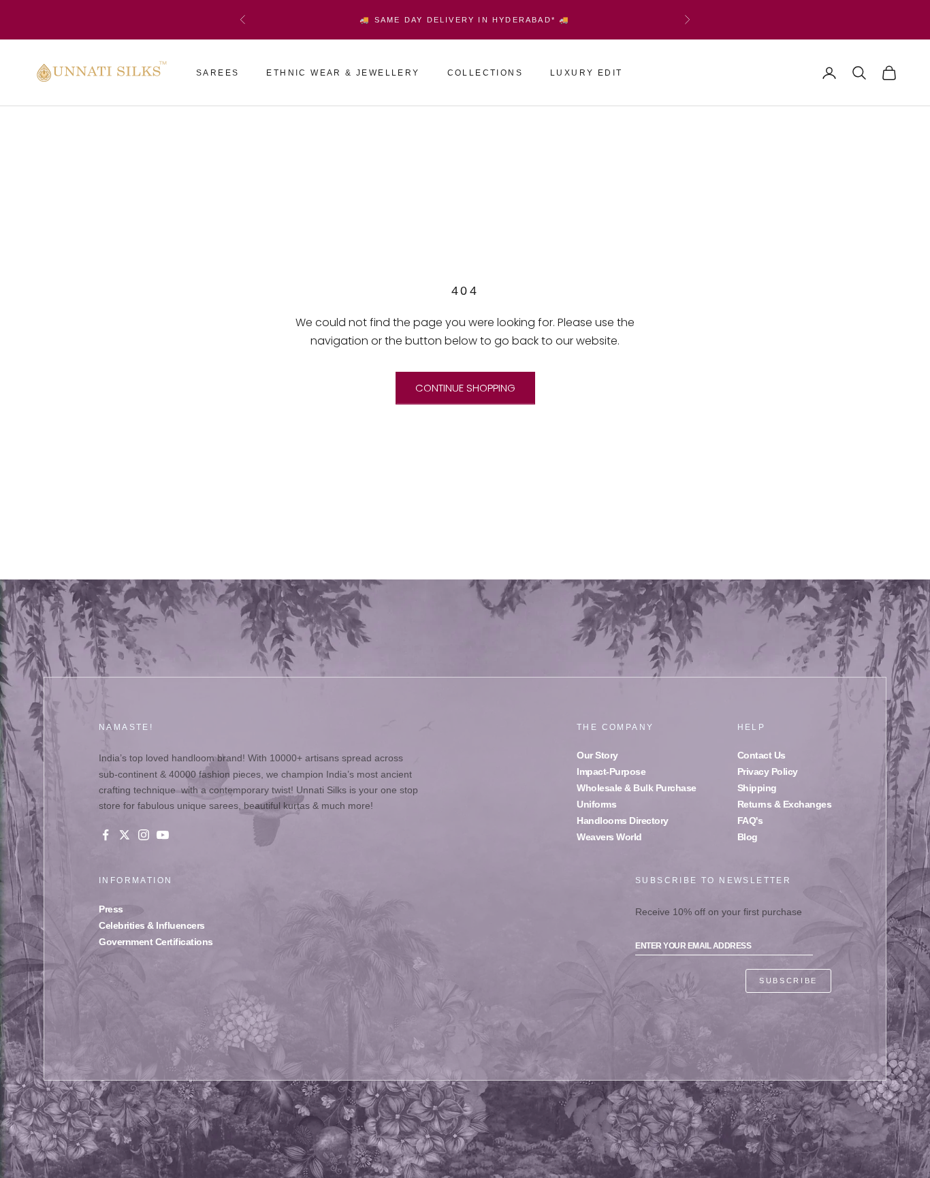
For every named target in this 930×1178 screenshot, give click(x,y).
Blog (747, 837)
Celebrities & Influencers (152, 925)
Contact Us (761, 755)
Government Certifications (156, 941)
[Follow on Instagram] (143, 835)
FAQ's (750, 820)
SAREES (217, 73)
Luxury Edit (586, 73)
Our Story (597, 755)
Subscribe (788, 980)
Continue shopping (465, 388)
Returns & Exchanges (784, 804)
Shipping (757, 788)
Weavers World (609, 837)
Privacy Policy (767, 771)
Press (111, 909)
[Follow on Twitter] (124, 835)
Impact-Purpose (611, 771)
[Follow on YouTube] (163, 835)
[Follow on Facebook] (105, 835)
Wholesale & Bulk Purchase (636, 788)
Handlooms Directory (623, 820)
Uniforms (596, 804)
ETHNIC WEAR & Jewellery (342, 73)
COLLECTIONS (485, 73)
